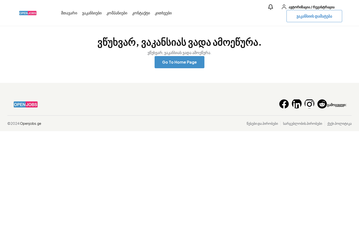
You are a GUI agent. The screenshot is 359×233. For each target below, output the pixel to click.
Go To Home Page (179, 62)
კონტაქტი (141, 12)
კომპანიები (116, 12)
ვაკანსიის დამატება (314, 16)
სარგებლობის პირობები (302, 123)
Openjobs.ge (30, 123)
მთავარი (69, 12)
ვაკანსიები (92, 12)
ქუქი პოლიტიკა (339, 123)
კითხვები (163, 12)
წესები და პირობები (262, 123)
